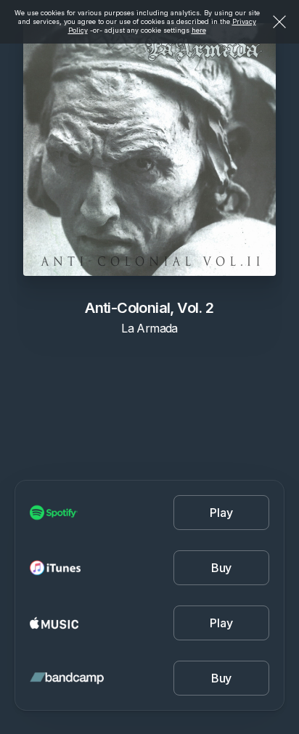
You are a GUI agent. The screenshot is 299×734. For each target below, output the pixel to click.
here (199, 30)
